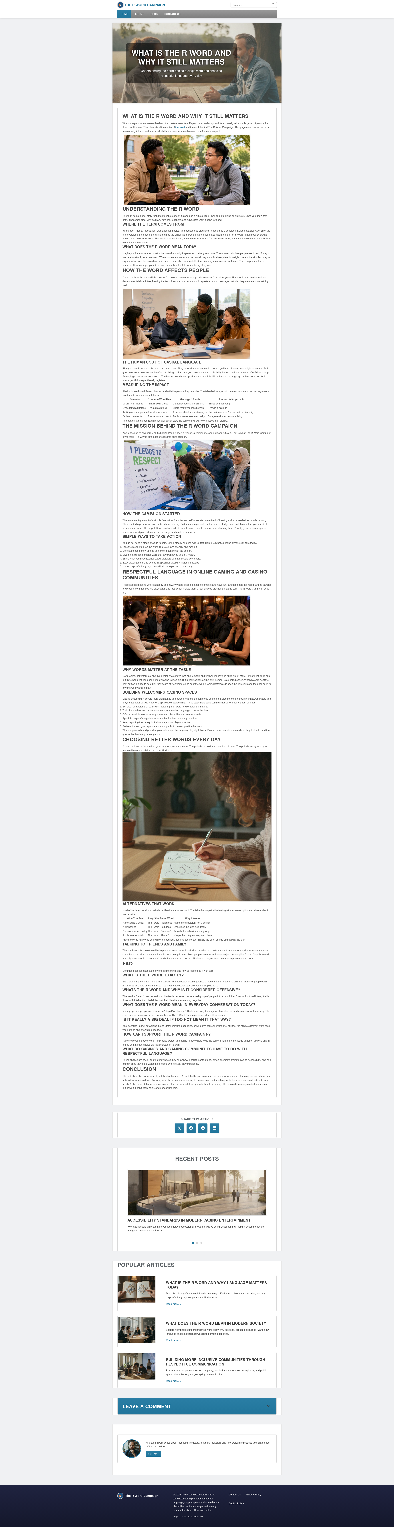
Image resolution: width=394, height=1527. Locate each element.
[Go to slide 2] (197, 1243)
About (139, 14)
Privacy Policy (253, 1494)
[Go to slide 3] (201, 1243)
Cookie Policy (236, 1503)
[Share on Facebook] (191, 1128)
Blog (154, 14)
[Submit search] (273, 4)
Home (124, 14)
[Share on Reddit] (202, 1128)
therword (180, 127)
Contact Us (172, 14)
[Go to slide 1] (193, 1243)
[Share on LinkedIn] (214, 1128)
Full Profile (153, 1453)
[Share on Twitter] (179, 1128)
